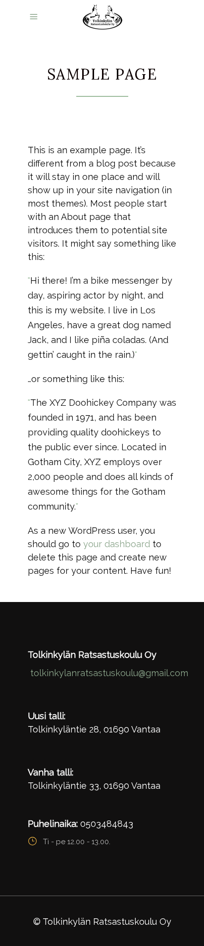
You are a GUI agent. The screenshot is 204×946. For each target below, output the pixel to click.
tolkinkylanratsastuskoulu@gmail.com (109, 673)
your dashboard (116, 544)
